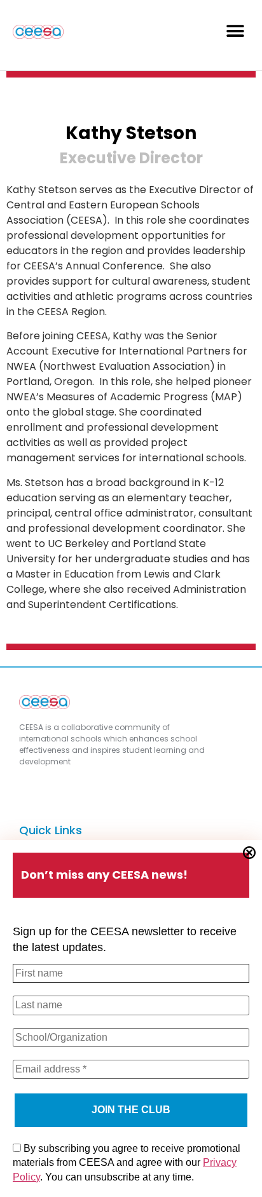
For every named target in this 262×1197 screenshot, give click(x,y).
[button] (235, 31)
